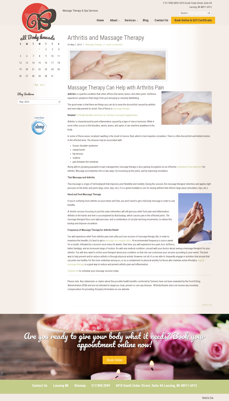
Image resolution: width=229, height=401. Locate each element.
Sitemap (80, 386)
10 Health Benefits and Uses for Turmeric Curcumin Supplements (106, 115)
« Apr (35, 84)
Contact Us (39, 386)
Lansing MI (60, 386)
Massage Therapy (94, 44)
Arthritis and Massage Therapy (106, 37)
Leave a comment (114, 44)
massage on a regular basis (118, 240)
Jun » (42, 84)
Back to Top (207, 305)
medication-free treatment (189, 167)
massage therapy (121, 108)
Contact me (73, 271)
